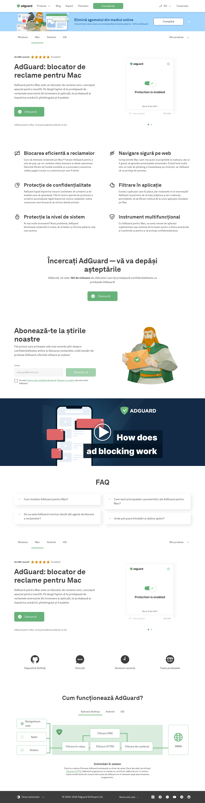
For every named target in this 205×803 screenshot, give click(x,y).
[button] (189, 21)
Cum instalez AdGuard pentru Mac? (46, 499)
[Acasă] (24, 6)
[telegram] (182, 797)
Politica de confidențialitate (40, 380)
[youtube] (174, 797)
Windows (23, 37)
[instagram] (153, 797)
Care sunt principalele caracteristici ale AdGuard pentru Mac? (149, 501)
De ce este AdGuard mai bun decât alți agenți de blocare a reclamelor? (59, 516)
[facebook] (160, 797)
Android (51, 37)
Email (17, 365)
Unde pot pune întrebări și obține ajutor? (139, 518)
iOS (65, 37)
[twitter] (167, 797)
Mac (37, 37)
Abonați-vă (81, 372)
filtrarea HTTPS (73, 771)
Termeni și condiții (66, 380)
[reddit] (189, 797)
